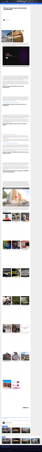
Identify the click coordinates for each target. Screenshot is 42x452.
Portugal (10, 3)
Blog (7, 3)
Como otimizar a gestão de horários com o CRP (23, 417)
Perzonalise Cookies (30, 449)
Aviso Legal (25, 449)
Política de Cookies (34, 449)
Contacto (35, 3)
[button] (40, 3)
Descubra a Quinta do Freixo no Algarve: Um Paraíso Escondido (25, 431)
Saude (14, 3)
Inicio (4, 3)
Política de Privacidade (39, 449)
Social (21, 3)
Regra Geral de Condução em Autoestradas (34, 441)
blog (12, 439)
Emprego (27, 3)
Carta (17, 3)
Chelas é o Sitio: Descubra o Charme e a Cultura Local (15, 431)
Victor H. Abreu (7, 19)
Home (23, 449)
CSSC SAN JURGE (21, 1)
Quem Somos (31, 3)
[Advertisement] (16, 15)
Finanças (24, 3)
